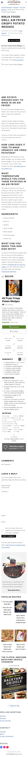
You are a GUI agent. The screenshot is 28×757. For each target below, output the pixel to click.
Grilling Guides (5, 720)
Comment (5, 491)
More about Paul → (14, 590)
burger (21, 257)
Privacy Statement (6, 736)
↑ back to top (14, 706)
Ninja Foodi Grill (18, 60)
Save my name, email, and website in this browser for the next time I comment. (15, 530)
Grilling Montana (6, 7)
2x (22, 359)
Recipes (15, 7)
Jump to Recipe (14, 40)
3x (24, 359)
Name (3, 515)
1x (19, 359)
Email (3, 522)
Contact (3, 731)
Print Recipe (15, 327)
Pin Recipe (15, 331)
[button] (3, 322)
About (2, 734)
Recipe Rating (5, 485)
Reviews (3, 718)
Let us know (13, 448)
